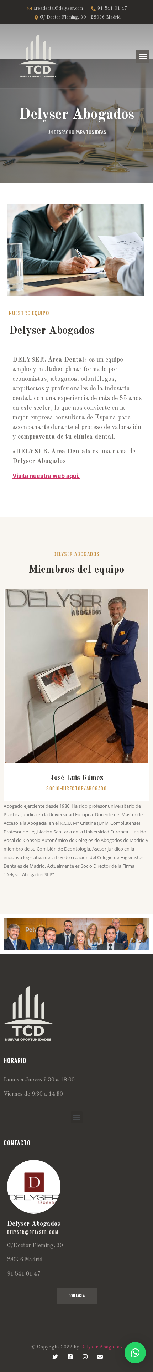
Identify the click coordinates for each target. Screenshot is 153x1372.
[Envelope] (100, 1356)
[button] (143, 56)
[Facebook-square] (70, 1356)
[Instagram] (85, 1356)
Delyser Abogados (101, 1347)
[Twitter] (55, 1356)
